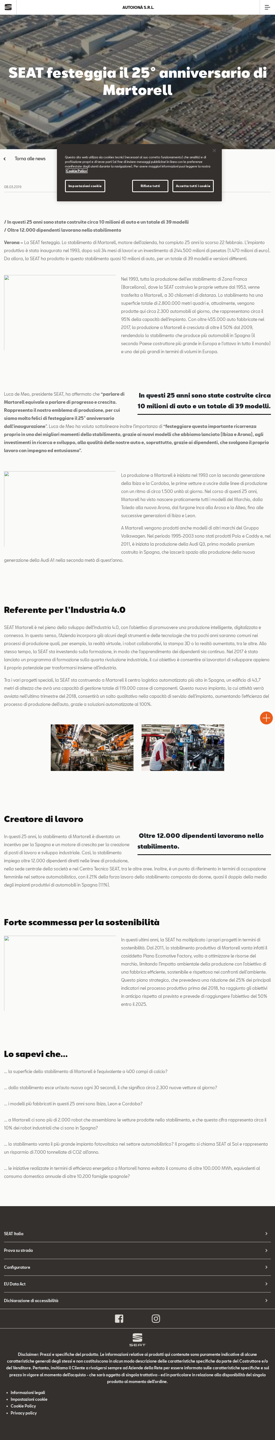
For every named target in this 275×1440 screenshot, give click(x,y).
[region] (139, 172)
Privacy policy (24, 1413)
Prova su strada (18, 1250)
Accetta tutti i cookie (193, 186)
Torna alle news (30, 158)
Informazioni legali (28, 1392)
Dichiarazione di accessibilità (31, 1300)
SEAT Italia (13, 1233)
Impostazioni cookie (85, 186)
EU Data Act (15, 1284)
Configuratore (17, 1267)
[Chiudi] (214, 150)
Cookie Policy (23, 1406)
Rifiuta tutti (150, 186)
